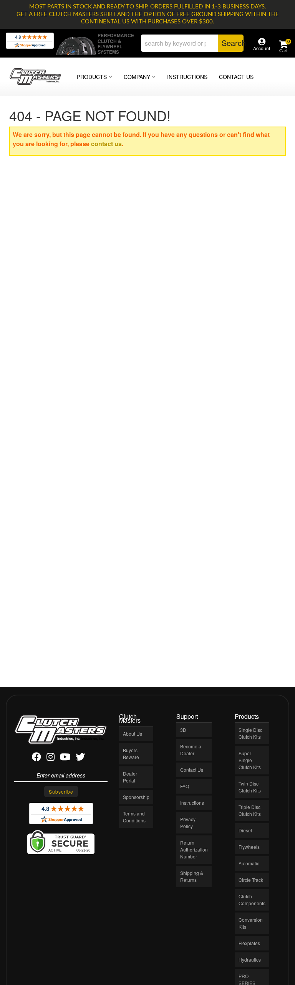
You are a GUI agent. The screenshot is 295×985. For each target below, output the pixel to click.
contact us (106, 143)
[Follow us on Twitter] (80, 758)
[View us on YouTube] (65, 758)
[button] (192, 43)
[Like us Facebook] (36, 758)
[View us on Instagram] (50, 758)
